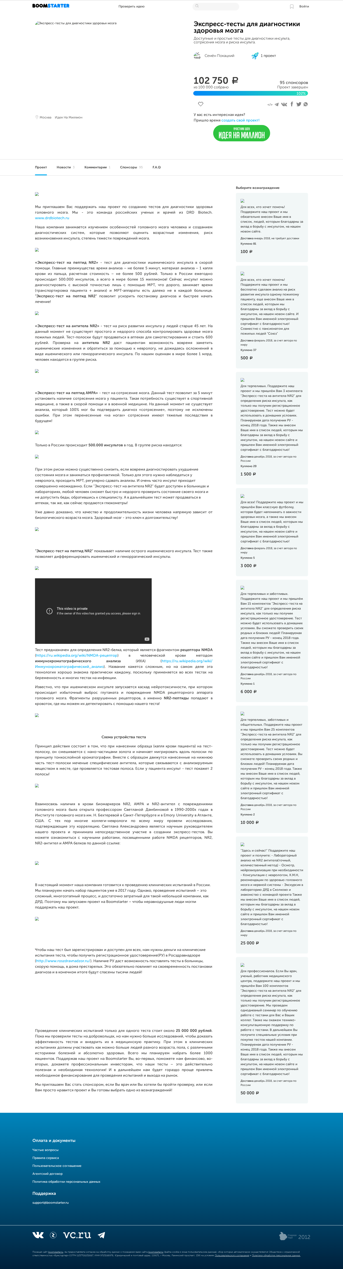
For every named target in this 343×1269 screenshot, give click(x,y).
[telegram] (101, 1236)
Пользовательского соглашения (232, 1255)
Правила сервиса (45, 1158)
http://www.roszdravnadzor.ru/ (63, 961)
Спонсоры (131, 167)
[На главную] (51, 6)
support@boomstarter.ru (50, 1202)
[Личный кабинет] (291, 6)
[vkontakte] (37, 1236)
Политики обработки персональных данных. (276, 1255)
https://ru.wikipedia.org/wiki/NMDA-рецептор (76, 656)
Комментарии (97, 167)
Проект (41, 167)
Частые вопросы (45, 1150)
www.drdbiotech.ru (52, 218)
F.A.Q (157, 167)
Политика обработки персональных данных (66, 1181)
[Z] (53, 1236)
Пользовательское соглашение (56, 1166)
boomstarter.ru (55, 1252)
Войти (304, 6)
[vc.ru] (77, 1236)
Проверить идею (132, 6)
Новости (66, 167)
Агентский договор (47, 1173)
